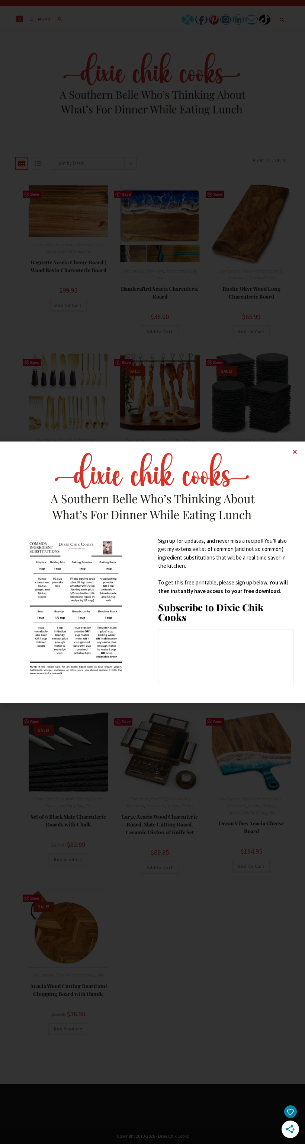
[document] (152, 572)
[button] (295, 452)
